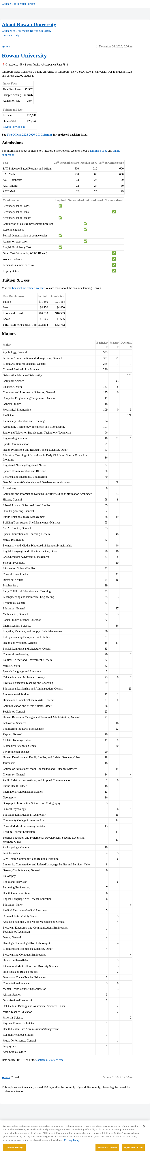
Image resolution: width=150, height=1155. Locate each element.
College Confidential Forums (18, 3)
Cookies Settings (14, 1147)
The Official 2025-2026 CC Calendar (29, 134)
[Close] (144, 1126)
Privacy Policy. (72, 1140)
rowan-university (10, 35)
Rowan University (24, 55)
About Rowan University (29, 24)
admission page (98, 150)
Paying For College (14, 126)
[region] (75, 1138)
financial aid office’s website (28, 288)
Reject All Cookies (133, 1147)
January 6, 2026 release (49, 1059)
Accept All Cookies (107, 1147)
